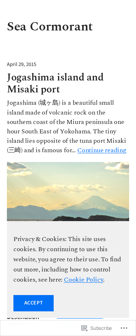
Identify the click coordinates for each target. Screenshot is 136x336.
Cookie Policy (83, 280)
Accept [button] (33, 303)
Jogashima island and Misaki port (55, 83)
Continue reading (102, 150)
